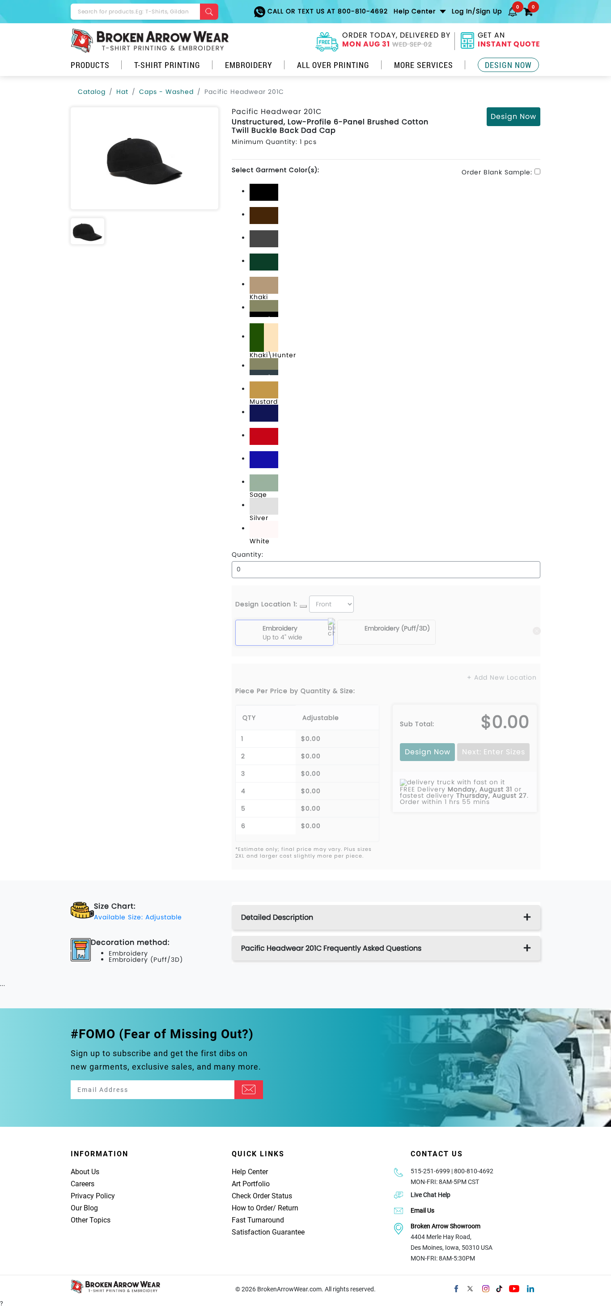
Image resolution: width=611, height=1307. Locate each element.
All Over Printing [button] (333, 64)
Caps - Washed (166, 91)
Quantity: (247, 554)
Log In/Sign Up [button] (477, 11)
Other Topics (90, 1220)
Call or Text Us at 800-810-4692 (326, 11)
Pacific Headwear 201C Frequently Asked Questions (331, 948)
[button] (513, 11)
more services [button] (423, 64)
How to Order (252, 1208)
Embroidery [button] (248, 64)
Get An (509, 40)
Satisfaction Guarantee (268, 1232)
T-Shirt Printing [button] (167, 64)
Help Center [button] (416, 11)
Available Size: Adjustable (138, 917)
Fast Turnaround (258, 1220)
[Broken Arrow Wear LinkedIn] (530, 1287)
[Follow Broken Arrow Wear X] (470, 1287)
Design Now (508, 64)
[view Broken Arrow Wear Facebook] (456, 1287)
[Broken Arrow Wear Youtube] (514, 1287)
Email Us (422, 1210)
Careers (82, 1184)
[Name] (248, 1089)
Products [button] (90, 64)
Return (288, 1208)
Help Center (250, 1171)
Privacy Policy (93, 1196)
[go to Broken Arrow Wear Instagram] (485, 1287)
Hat (122, 91)
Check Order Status (262, 1196)
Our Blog (84, 1208)
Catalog (92, 91)
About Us (85, 1171)
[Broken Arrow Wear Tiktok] (499, 1287)
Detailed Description (277, 917)
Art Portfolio (251, 1184)
